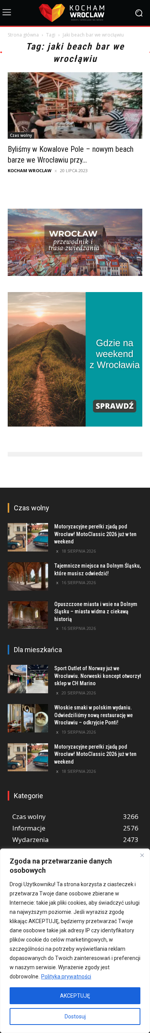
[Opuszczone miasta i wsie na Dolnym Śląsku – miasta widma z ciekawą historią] (28, 615)
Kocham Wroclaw (30, 170)
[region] (75, 941)
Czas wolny (21, 135)
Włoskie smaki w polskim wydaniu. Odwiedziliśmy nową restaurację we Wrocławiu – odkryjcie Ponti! (93, 715)
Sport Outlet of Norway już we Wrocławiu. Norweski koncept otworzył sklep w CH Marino (97, 675)
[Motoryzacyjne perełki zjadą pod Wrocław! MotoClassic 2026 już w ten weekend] (28, 537)
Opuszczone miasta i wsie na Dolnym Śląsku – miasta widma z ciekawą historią (95, 611)
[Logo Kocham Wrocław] (75, 13)
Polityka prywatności (66, 976)
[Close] (142, 855)
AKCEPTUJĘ (75, 996)
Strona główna (23, 35)
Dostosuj (75, 1016)
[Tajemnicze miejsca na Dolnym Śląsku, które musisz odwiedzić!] (28, 576)
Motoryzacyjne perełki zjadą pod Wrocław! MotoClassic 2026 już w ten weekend (95, 534)
